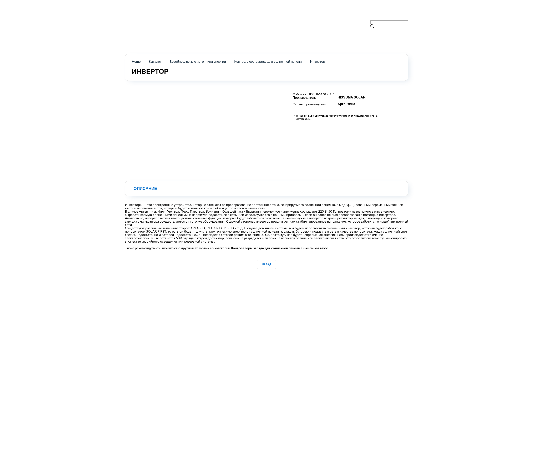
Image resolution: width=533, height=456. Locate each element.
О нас (276, 13)
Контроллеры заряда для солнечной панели (268, 61)
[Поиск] (372, 26)
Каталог (257, 13)
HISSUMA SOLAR (321, 94)
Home (136, 61)
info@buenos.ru (396, 18)
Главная (237, 13)
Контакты (296, 13)
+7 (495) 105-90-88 (389, 12)
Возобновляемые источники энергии (198, 61)
